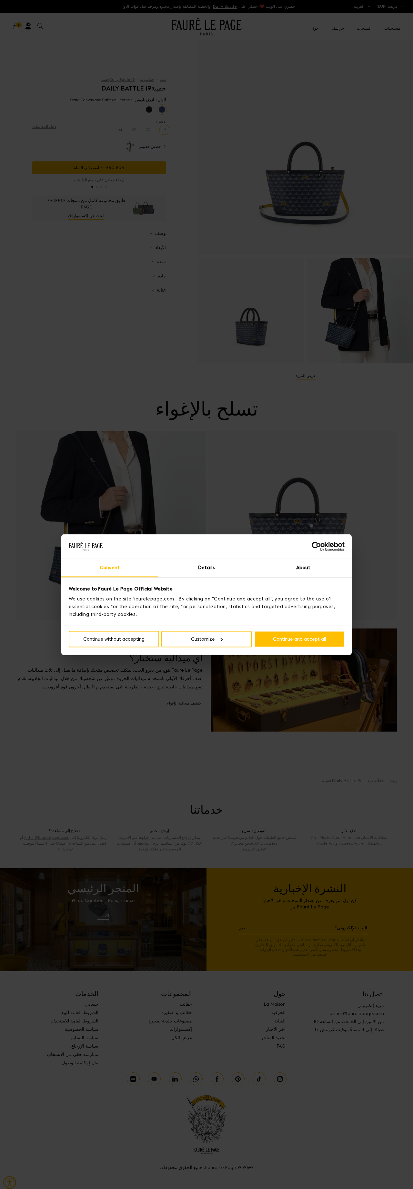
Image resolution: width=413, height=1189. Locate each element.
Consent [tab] (110, 568)
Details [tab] (206, 568)
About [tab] (303, 568)
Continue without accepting (114, 639)
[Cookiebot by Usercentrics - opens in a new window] (316, 546)
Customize (203, 639)
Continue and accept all (299, 639)
